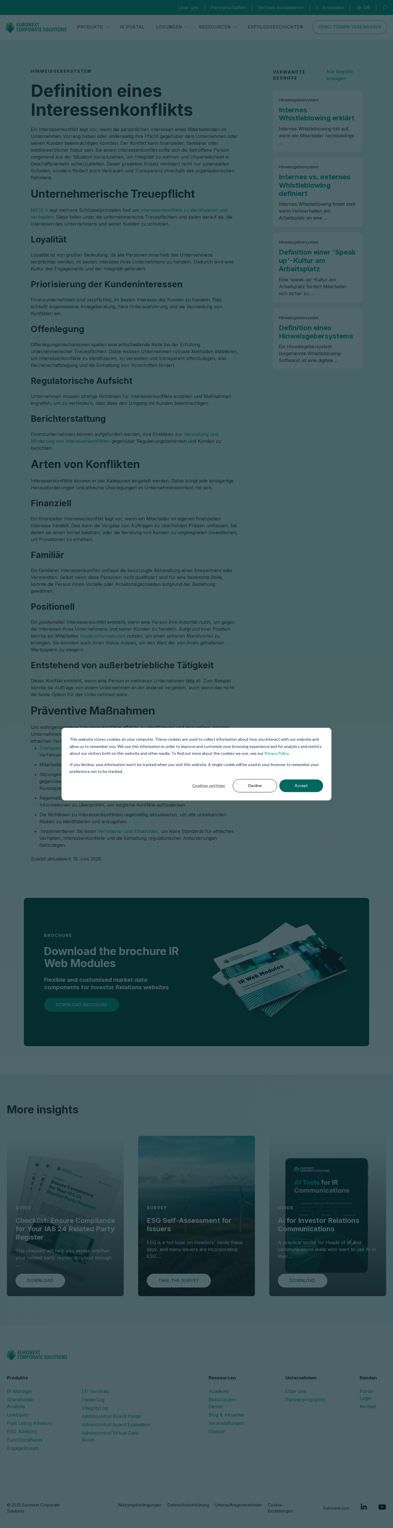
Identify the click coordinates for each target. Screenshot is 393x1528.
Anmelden (333, 7)
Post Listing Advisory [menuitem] (29, 1423)
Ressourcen (215, 27)
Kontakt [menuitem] (368, 1406)
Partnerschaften (228, 7)
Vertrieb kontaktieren (281, 7)
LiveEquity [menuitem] (18, 1415)
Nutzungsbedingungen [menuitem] (140, 1504)
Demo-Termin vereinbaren (349, 26)
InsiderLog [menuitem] (93, 1399)
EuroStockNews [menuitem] (25, 1440)
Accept (301, 785)
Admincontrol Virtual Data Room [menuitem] (110, 1436)
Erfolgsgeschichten (275, 27)
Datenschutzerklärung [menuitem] (188, 1504)
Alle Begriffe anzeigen (339, 75)
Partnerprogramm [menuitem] (305, 1399)
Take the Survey (179, 1280)
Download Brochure (81, 1004)
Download (40, 1280)
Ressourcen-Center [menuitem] (223, 1403)
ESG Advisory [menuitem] (22, 1431)
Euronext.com (336, 1508)
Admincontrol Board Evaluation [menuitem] (116, 1424)
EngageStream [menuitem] (23, 1448)
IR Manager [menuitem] (20, 1391)
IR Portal (132, 27)
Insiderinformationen (102, 636)
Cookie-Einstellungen (280, 1507)
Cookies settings (208, 785)
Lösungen (169, 27)
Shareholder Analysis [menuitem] (20, 1403)
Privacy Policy (276, 753)
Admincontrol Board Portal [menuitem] (111, 1416)
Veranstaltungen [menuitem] (226, 1423)
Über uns (188, 7)
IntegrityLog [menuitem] (95, 1408)
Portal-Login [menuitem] (367, 1394)
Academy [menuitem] (219, 1391)
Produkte (90, 27)
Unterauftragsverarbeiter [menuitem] (238, 1504)
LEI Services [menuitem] (95, 1391)
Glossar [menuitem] (217, 1431)
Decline (255, 785)
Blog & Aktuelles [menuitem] (226, 1415)
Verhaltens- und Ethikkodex (128, 831)
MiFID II (39, 210)
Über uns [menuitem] (295, 1391)
